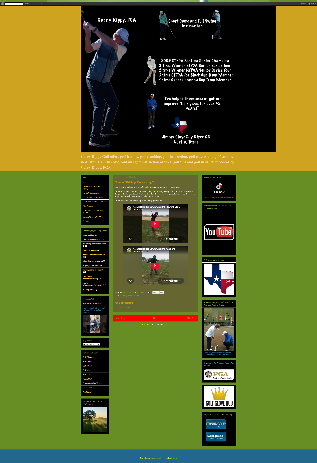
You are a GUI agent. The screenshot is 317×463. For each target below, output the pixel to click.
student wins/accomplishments (92, 284)
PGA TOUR (87, 379)
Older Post (191, 318)
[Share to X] (158, 292)
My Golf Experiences (91, 193)
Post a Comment (124, 307)
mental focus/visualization (94, 255)
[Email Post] (149, 292)
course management (91, 239)
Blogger (174, 458)
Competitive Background (93, 197)
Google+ (3, 1)
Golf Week (87, 366)
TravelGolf (87, 387)
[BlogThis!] (156, 292)
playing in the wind (91, 265)
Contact (86, 221)
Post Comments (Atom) (160, 324)
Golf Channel (88, 357)
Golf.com (87, 370)
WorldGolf (87, 392)
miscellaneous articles (92, 261)
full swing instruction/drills (129, 296)
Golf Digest (87, 361)
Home (156, 318)
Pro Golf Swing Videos (92, 383)
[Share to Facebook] (160, 292)
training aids (88, 289)
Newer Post (120, 318)
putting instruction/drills (93, 270)
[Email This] (153, 292)
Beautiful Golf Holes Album (93, 217)
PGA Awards (88, 206)
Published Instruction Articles (94, 202)
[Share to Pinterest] (163, 292)
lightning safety (89, 250)
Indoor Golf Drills (92, 303)
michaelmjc (157, 458)
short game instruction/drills (90, 277)
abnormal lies (88, 235)
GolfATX (86, 374)
